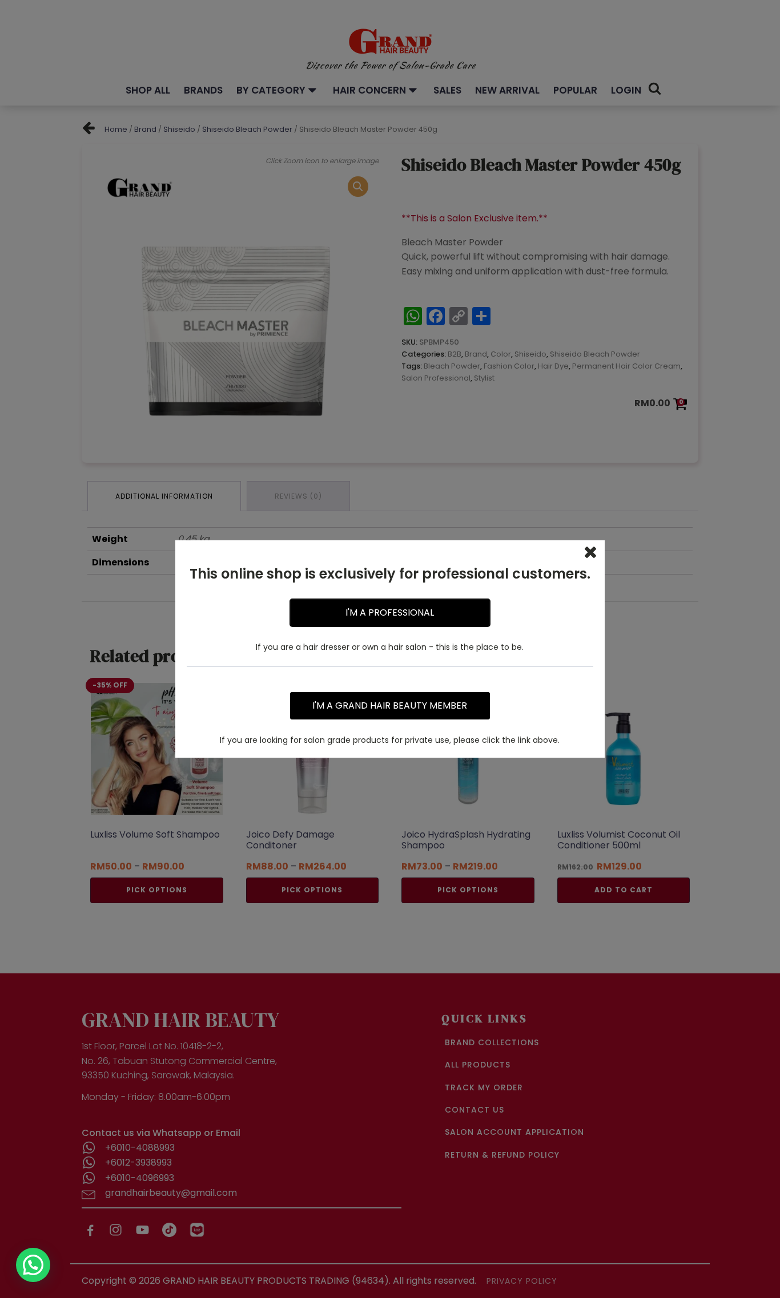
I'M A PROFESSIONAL (389, 612)
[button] (33, 1265)
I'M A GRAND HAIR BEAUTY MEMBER (389, 705)
